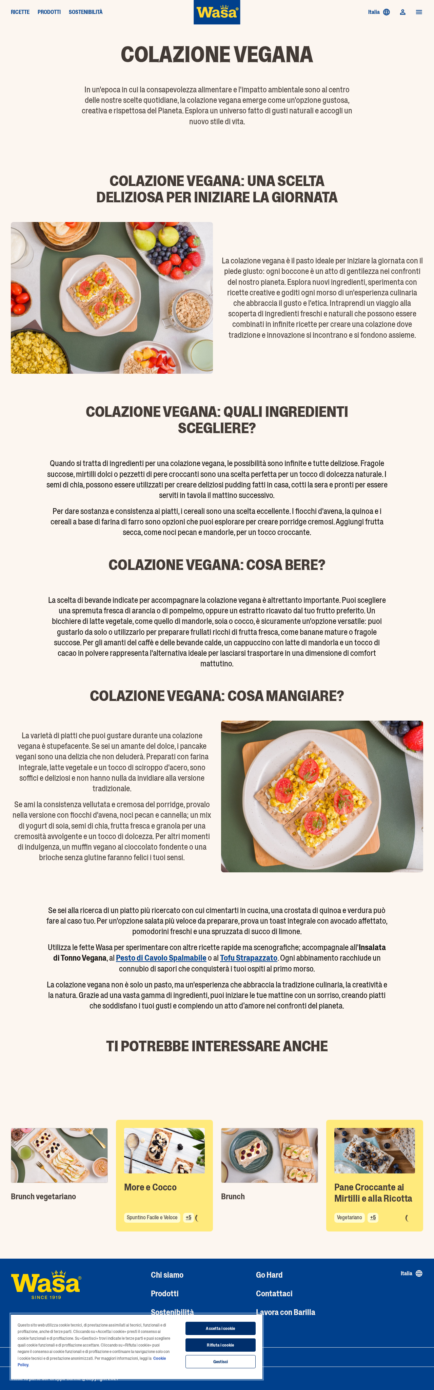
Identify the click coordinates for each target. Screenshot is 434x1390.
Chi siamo (167, 1275)
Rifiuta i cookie (220, 1345)
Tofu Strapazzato (248, 958)
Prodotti (165, 1293)
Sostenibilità (172, 1312)
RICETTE (20, 12)
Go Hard (269, 1275)
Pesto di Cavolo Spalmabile (161, 958)
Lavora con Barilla (285, 1312)
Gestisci (220, 1361)
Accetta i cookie (220, 1328)
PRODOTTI (49, 12)
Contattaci (274, 1293)
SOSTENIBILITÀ (85, 12)
